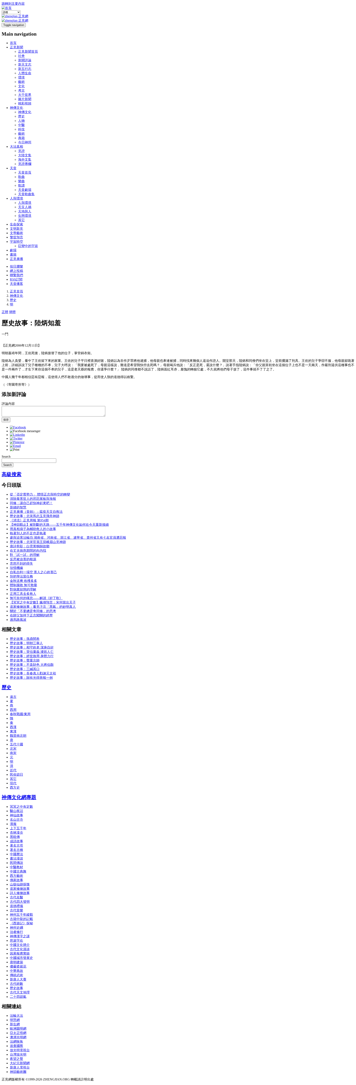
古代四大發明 (20, 901)
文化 (21, 86)
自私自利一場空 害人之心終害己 (33, 572)
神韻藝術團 (18, 1071)
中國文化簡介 (20, 945)
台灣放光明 (18, 1054)
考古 (21, 90)
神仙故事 (16, 815)
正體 (5, 312)
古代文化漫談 (20, 949)
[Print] (14, 449)
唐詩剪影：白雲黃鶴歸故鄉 (29, 546)
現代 (13, 783)
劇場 (13, 250)
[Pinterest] (17, 442)
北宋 (13, 748)
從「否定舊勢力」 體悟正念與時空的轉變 (40, 494)
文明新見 (16, 228)
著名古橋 (16, 850)
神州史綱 (16, 927)
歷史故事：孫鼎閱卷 (25, 639)
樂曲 (21, 181)
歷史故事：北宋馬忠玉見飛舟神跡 (34, 516)
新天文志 (24, 64)
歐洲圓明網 (18, 1028)
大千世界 (24, 94)
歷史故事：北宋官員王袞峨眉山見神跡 (38, 542)
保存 (6, 419)
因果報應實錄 (20, 953)
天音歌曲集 (26, 194)
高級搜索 (11, 474)
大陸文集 (24, 155)
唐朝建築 (16, 962)
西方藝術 (16, 875)
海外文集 (24, 159)
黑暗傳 (15, 837)
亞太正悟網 (18, 1033)
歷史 (21, 116)
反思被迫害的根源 (23, 559)
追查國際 (16, 1046)
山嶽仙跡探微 (20, 884)
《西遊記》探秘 (21, 923)
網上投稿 (16, 271)
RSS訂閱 (16, 279)
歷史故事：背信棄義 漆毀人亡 (32, 651)
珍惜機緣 (16, 568)
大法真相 (16, 146)
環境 (21, 77)
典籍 (21, 138)
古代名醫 (16, 897)
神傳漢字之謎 (20, 936)
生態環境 (24, 215)
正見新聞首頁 (28, 51)
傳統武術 (16, 975)
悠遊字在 (16, 940)
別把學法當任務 (21, 576)
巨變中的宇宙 (28, 246)
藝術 (21, 82)
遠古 (13, 697)
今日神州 (24, 142)
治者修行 (16, 932)
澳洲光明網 (18, 1037)
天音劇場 (24, 189)
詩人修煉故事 (20, 893)
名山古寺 (16, 819)
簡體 (12, 312)
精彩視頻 (24, 103)
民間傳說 (16, 863)
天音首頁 (24, 172)
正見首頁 (16, 291)
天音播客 (16, 283)
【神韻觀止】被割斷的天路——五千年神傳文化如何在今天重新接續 (59, 524)
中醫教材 (16, 867)
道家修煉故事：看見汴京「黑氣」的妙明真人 (43, 606)
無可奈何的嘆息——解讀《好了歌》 (36, 598)
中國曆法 (16, 854)
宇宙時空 (16, 241)
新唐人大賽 (18, 979)
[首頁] (7, 8)
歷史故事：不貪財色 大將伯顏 (32, 664)
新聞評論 (24, 60)
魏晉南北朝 (18, 735)
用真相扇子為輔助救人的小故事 (33, 529)
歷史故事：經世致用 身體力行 (32, 656)
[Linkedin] (17, 434)
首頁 (13, 43)
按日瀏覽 (16, 266)
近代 (13, 770)
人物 (21, 120)
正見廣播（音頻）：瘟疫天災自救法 (36, 511)
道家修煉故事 (20, 888)
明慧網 (15, 1020)
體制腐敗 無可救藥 (23, 585)
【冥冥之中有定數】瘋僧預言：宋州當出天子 (43, 602)
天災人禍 (24, 207)
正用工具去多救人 (23, 593)
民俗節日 (16, 774)
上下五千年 (18, 828)
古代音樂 (16, 910)
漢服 (13, 824)
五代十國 (16, 744)
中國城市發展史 (21, 958)
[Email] (15, 446)
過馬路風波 (18, 619)
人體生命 (24, 73)
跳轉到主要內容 (13, 3)
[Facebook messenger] (25, 431)
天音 (13, 168)
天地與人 (24, 211)
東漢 (13, 731)
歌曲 (21, 177)
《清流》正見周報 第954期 (29, 520)
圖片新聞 (24, 99)
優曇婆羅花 (18, 966)
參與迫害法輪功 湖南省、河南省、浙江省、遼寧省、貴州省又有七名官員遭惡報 (68, 537)
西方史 (15, 787)
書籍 (13, 254)
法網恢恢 (16, 1041)
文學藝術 (16, 233)
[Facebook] (18, 427)
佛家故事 (16, 880)
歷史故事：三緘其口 (25, 669)
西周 (13, 709)
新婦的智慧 (18, 507)
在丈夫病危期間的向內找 (28, 550)
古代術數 (16, 983)
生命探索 (16, 224)
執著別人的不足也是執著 (28, 533)
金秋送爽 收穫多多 (23, 581)
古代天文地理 (20, 992)
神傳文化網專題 (19, 797)
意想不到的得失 (21, 563)
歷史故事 (16, 988)
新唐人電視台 (20, 1067)
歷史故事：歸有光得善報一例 (31, 677)
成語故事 (16, 841)
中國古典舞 (18, 871)
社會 (21, 56)
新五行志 (24, 69)
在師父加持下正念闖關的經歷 (31, 615)
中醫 (21, 125)
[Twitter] (16, 438)
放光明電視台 (20, 1050)
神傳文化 (16, 107)
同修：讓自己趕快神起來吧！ (31, 503)
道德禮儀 (16, 906)
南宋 (13, 753)
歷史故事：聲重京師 (25, 660)
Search (6, 456)
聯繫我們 (16, 275)
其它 (21, 220)
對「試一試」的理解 (25, 555)
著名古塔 (16, 845)
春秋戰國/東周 (20, 714)
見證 (21, 151)
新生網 (15, 1024)
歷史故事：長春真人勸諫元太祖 (33, 673)
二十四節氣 (18, 996)
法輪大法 (16, 1015)
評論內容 (8, 403)
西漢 (13, 727)
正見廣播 (16, 259)
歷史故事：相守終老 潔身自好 (32, 647)
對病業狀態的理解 (23, 589)
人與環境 (16, 198)
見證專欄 (24, 164)
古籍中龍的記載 (21, 919)
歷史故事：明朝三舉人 (26, 643)
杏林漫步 (16, 832)
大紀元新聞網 (20, 1063)
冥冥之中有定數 (21, 806)
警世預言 (16, 237)
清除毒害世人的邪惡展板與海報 (33, 498)
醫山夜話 (16, 811)
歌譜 (21, 185)
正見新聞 (16, 47)
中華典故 (16, 970)
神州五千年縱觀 (21, 914)
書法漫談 (16, 858)
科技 (21, 129)
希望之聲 (16, 1059)
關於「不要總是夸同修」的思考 (33, 611)
